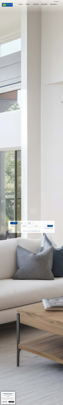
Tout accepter (11, 401)
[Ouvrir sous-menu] (30, 4)
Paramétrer (5, 401)
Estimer (29, 223)
